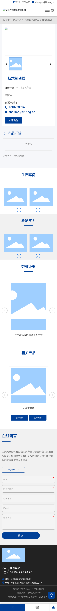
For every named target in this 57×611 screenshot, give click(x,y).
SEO (28, 596)
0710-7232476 (23, 2)
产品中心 (17, 20)
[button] (38, 210)
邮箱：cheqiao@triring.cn (18, 578)
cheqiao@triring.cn (45, 2)
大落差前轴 (28, 408)
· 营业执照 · (21, 592)
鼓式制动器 (19, 155)
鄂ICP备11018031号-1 (40, 596)
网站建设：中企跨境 (17, 596)
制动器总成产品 (32, 20)
